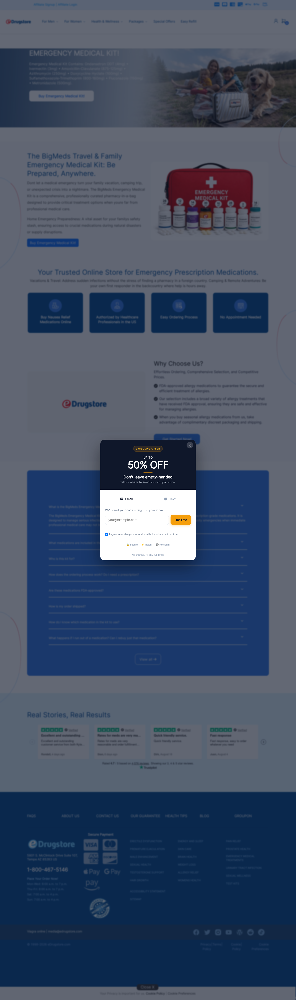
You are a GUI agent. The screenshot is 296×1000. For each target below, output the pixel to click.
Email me (180, 520)
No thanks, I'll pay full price (148, 554)
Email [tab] (129, 499)
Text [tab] (172, 499)
